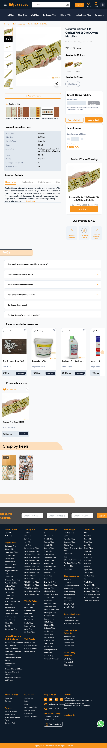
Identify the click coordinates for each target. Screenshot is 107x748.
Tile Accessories (18, 24)
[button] (38, 58)
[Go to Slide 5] (8, 65)
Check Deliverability (93, 103)
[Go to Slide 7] (8, 83)
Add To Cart (84, 209)
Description (10, 182)
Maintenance (44, 182)
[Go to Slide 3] (8, 47)
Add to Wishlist (74, 120)
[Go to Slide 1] (8, 31)
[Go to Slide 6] (8, 74)
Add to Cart (93, 120)
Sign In (79, 5)
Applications (27, 182)
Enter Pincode (72, 100)
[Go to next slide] (102, 352)
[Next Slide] (59, 58)
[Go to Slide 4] (8, 56)
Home (6, 24)
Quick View (21, 373)
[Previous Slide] (18, 58)
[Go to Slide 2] (8, 39)
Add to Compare (11, 331)
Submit (102, 516)
